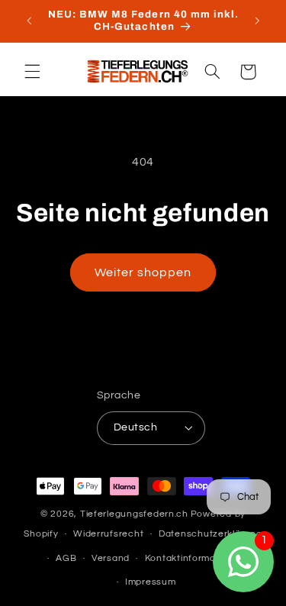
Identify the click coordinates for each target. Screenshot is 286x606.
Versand (111, 558)
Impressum (150, 582)
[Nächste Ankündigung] (257, 20)
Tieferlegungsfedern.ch (134, 514)
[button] (32, 71)
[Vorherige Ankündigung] (29, 20)
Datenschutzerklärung (210, 534)
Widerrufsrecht (108, 534)
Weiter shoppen (143, 272)
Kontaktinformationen (195, 558)
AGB (66, 558)
